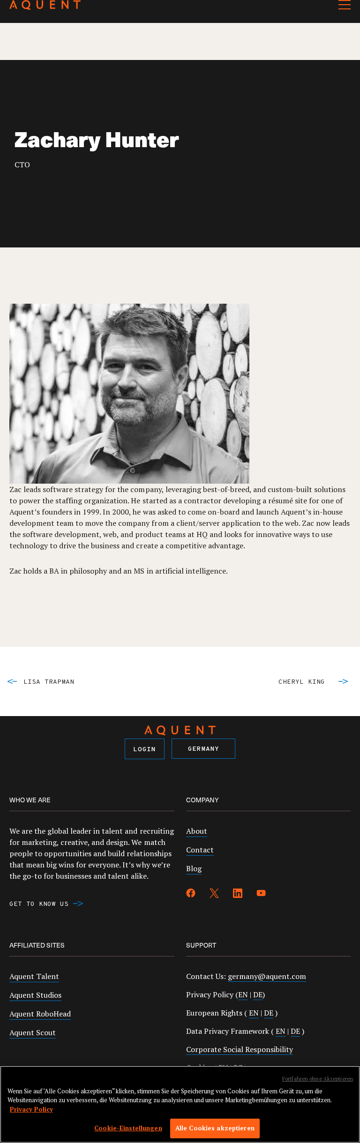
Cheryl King (301, 682)
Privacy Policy (31, 1109)
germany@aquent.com (267, 976)
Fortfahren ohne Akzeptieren (317, 1079)
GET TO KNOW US (38, 904)
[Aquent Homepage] (45, 7)
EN (243, 994)
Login (145, 750)
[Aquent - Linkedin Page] (237, 895)
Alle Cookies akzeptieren (215, 1128)
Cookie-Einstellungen (128, 1128)
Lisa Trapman (48, 682)
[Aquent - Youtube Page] (261, 895)
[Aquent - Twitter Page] (214, 895)
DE (257, 994)
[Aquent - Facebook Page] (190, 895)
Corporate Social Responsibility (239, 1049)
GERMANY (203, 749)
